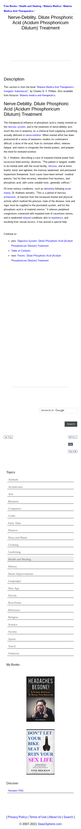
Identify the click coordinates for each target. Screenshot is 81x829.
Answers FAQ (15, 790)
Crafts (11, 515)
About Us (55, 817)
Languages (14, 581)
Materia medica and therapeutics (37, 95)
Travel (12, 646)
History (12, 566)
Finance (13, 530)
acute (68, 188)
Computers (14, 508)
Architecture (15, 486)
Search (68, 817)
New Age (13, 588)
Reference (14, 610)
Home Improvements (20, 573)
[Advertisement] (40, 51)
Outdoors (13, 653)
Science (12, 624)
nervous (52, 166)
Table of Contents (21, 250)
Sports (12, 639)
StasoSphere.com (50, 824)
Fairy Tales (14, 523)
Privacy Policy (17, 817)
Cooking (13, 544)
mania (7, 192)
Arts (10, 494)
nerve (29, 135)
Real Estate (14, 602)
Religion (13, 617)
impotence (57, 217)
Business (13, 501)
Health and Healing (19, 559)
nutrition (36, 135)
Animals (13, 479)
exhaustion (10, 197)
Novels (12, 595)
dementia (49, 188)
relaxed (27, 217)
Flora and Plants (17, 537)
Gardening (14, 551)
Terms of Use (38, 817)
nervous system (16, 126)
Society (12, 631)
